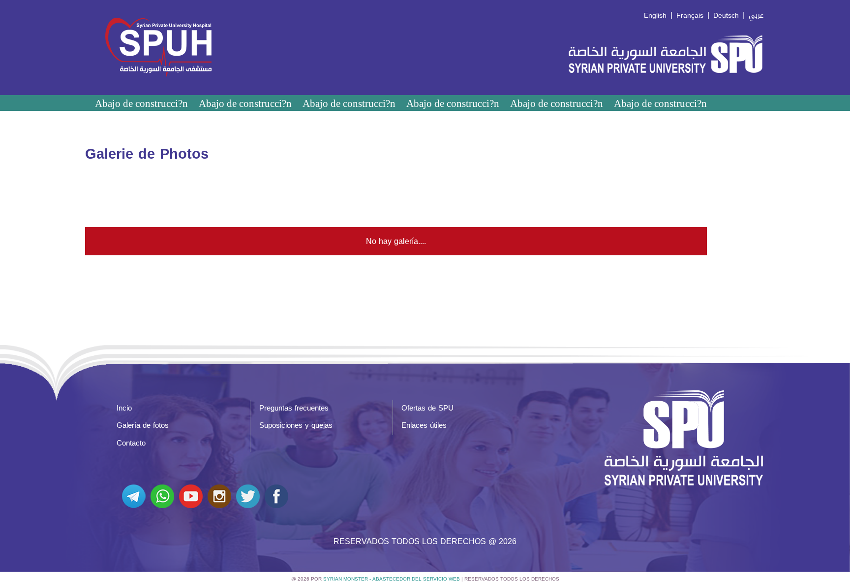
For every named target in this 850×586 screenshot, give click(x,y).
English (655, 15)
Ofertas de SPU (427, 408)
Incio (124, 408)
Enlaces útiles (424, 425)
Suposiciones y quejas (296, 425)
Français (689, 15)
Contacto (131, 443)
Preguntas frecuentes (294, 408)
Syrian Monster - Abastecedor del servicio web (391, 579)
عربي (756, 15)
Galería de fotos (143, 425)
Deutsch (726, 15)
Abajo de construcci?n (141, 103)
